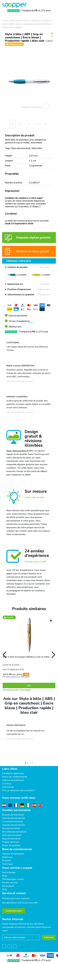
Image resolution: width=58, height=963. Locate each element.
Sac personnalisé (11, 828)
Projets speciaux (10, 842)
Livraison (6, 783)
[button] (3, 124)
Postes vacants (10, 882)
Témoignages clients (13, 879)
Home (5, 20)
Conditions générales (13, 773)
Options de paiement (13, 780)
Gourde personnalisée (13, 818)
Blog (4, 875)
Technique (7, 864)
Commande (8, 787)
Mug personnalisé (11, 838)
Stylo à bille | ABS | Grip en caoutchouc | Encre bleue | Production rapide (27, 24)
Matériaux (7, 857)
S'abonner (49, 937)
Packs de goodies (11, 845)
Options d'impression (13, 853)
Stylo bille (36, 20)
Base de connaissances (17, 849)
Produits (6, 860)
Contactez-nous (14, 910)
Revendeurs (8, 886)
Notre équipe (8, 872)
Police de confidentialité (14, 776)
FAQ (4, 889)
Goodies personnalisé (16, 810)
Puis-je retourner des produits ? (18, 790)
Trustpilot (30, 10)
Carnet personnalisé (12, 821)
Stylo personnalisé (19, 20)
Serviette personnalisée (14, 831)
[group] (29, 81)
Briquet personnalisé (13, 814)
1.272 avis (44, 10)
